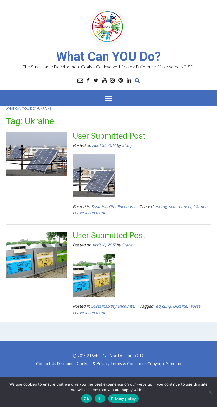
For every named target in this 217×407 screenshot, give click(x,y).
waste (194, 306)
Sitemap (173, 363)
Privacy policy (123, 398)
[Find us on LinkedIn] (129, 80)
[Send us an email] (80, 80)
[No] (210, 392)
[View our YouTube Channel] (104, 80)
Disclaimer (66, 363)
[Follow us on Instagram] (112, 80)
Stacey (128, 244)
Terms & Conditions (128, 363)
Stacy (127, 145)
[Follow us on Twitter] (95, 80)
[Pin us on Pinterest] (120, 80)
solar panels (180, 206)
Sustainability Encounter (113, 206)
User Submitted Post (109, 136)
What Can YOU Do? (108, 56)
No (100, 398)
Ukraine (200, 206)
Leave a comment (89, 212)
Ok (86, 398)
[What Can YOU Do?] (108, 27)
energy (160, 206)
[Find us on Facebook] (88, 80)
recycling (162, 306)
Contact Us (46, 363)
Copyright (156, 363)
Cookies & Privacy (93, 363)
